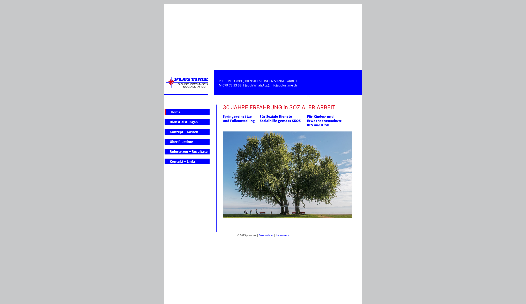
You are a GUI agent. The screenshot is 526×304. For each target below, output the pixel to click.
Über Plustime (181, 141)
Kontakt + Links (183, 161)
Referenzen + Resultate (189, 151)
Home (175, 112)
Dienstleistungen (184, 122)
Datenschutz (266, 235)
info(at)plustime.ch (284, 85)
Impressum (282, 235)
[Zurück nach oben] (517, 299)
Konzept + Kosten (184, 132)
